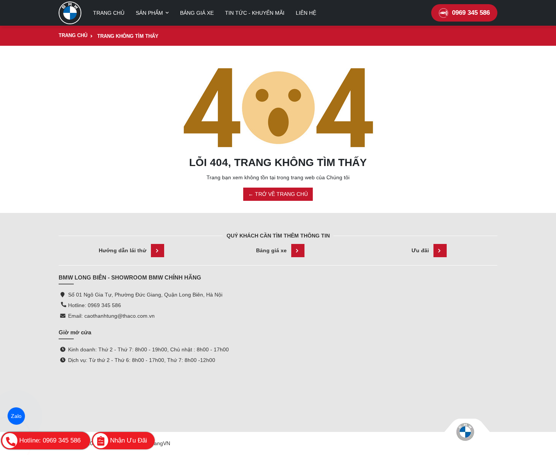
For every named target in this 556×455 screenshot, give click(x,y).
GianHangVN (154, 443)
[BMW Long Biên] (70, 13)
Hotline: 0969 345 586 (94, 305)
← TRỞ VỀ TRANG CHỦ (278, 194)
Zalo (16, 416)
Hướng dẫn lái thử (122, 250)
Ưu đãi (420, 250)
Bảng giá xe (271, 250)
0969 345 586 (471, 12)
